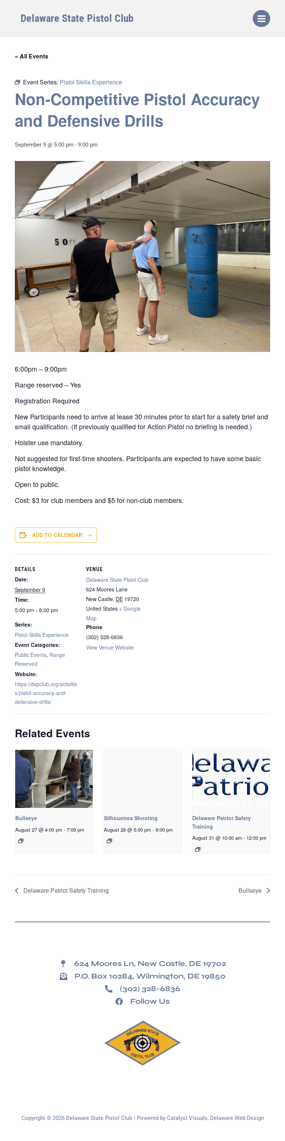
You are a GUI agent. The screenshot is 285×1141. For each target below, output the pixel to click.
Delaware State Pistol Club (77, 18)
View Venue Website (110, 647)
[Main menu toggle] (261, 18)
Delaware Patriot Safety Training (65, 890)
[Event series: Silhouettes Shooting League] (109, 841)
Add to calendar (57, 534)
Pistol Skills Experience (42, 634)
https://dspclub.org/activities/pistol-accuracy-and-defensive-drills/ (46, 692)
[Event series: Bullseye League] (20, 841)
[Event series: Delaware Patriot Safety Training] (197, 849)
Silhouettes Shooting (131, 818)
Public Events (30, 654)
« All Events (31, 56)
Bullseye (26, 818)
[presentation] (54, 779)
